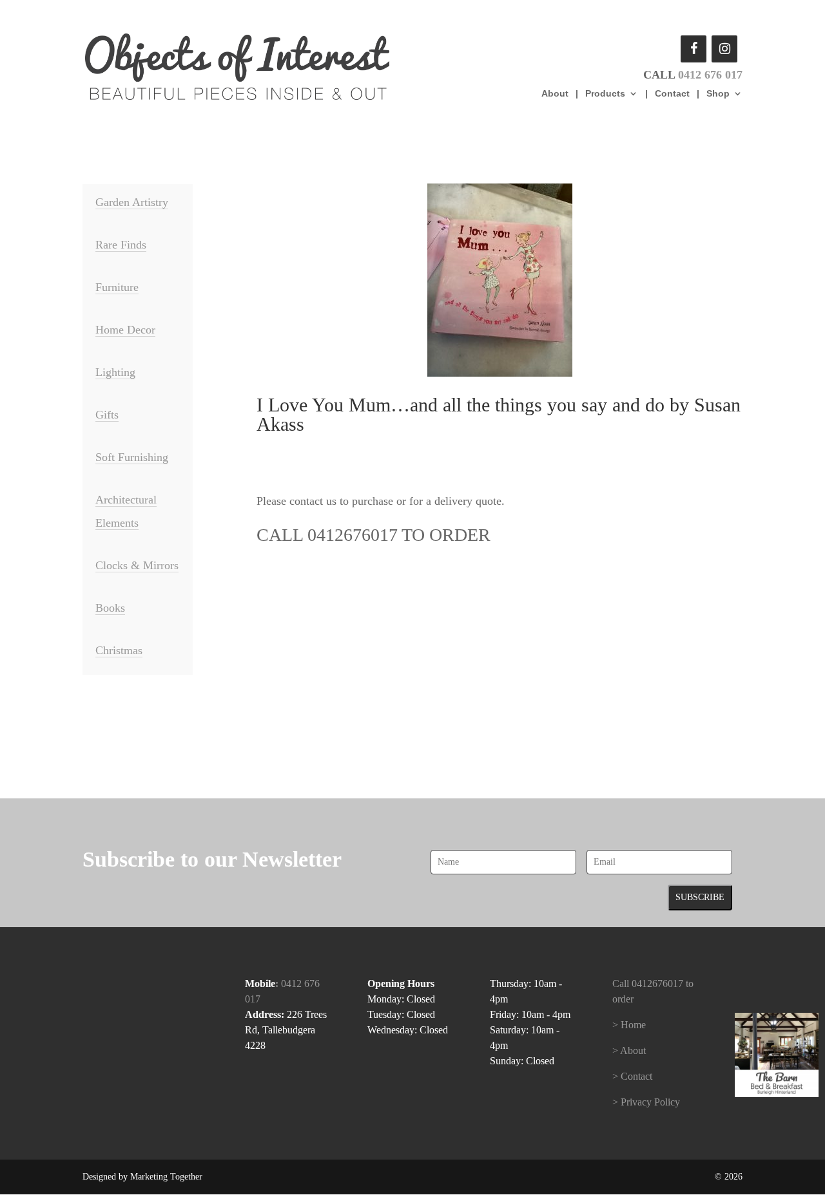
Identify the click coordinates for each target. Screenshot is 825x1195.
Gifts (107, 414)
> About (629, 1050)
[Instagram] (724, 48)
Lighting (115, 372)
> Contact (632, 1076)
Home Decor (125, 329)
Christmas (118, 650)
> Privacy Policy (646, 1101)
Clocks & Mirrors (137, 565)
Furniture (117, 287)
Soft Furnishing (131, 457)
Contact (672, 94)
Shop (718, 94)
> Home (629, 1024)
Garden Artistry (131, 202)
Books (110, 607)
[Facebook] (693, 48)
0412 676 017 (710, 74)
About (554, 94)
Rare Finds (120, 244)
